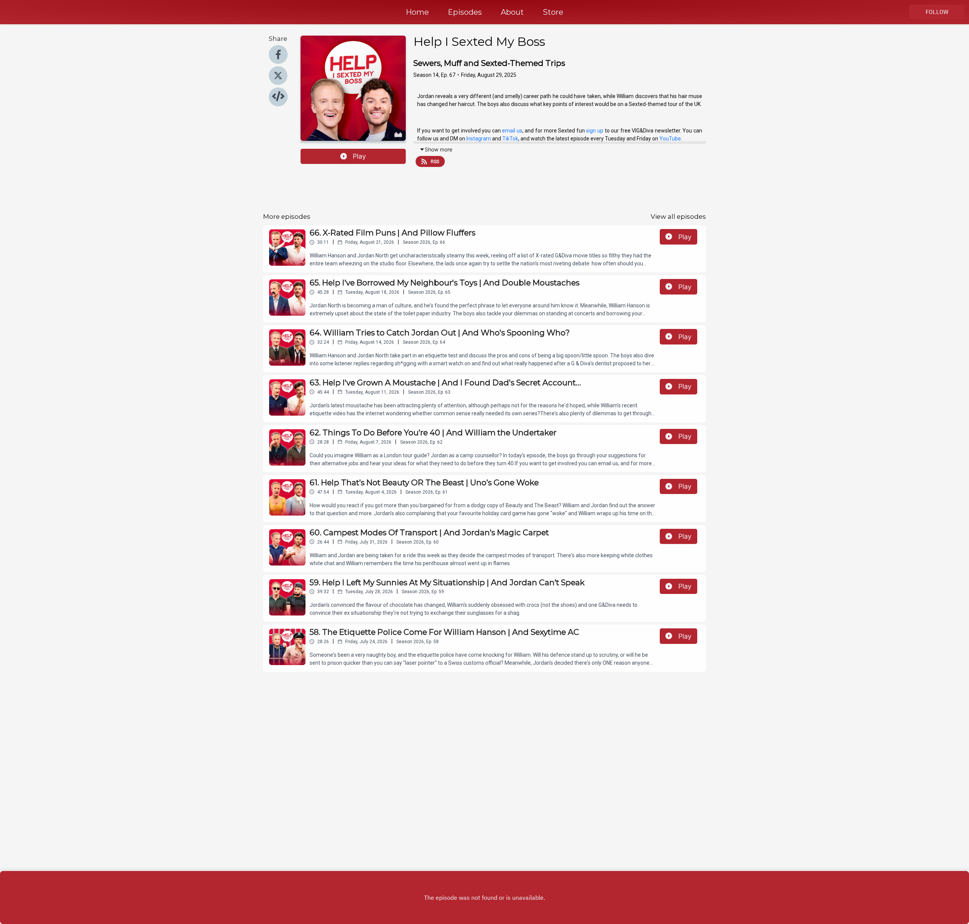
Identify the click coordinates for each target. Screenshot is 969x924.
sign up (594, 131)
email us (512, 131)
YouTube (670, 139)
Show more (438, 149)
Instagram (478, 139)
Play (359, 156)
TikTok (510, 139)
